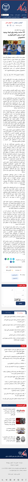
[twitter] (11, 259)
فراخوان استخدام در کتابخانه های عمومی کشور (14, 317)
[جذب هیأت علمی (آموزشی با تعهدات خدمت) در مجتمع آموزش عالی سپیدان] (20, 439)
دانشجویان (15, 278)
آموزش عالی (9, 23)
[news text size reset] (7, 75)
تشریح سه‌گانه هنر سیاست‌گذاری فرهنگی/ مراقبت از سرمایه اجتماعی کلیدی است (13, 372)
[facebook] (11, 262)
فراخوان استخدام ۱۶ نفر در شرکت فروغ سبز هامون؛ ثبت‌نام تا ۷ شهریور (13, 326)
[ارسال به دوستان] (13, 25)
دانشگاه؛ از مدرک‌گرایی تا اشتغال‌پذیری (16, 363)
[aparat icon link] (22, 480)
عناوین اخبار (17, 15)
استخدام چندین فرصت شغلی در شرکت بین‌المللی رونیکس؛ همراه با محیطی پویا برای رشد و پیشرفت (9, 421)
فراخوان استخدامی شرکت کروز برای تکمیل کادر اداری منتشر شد (14, 321)
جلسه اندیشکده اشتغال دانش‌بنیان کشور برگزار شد (13, 399)
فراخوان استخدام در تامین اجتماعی (16, 335)
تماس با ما (16, 463)
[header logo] (22, 7)
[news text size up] (9, 75)
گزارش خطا (8, 270)
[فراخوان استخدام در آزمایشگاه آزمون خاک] (20, 431)
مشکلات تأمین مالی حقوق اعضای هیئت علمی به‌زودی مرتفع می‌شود (14, 378)
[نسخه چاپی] (7, 25)
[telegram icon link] (6, 480)
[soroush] (14, 262)
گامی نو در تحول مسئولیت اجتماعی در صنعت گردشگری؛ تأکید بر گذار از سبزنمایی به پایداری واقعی (14, 383)
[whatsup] (8, 259)
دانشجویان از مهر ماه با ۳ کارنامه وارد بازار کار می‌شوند (14, 367)
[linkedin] (6, 259)
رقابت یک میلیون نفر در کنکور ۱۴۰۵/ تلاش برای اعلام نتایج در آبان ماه (14, 395)
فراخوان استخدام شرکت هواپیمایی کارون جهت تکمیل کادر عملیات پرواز (14, 331)
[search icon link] (2, 15)
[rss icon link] (2, 480)
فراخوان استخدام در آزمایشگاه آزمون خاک (10, 429)
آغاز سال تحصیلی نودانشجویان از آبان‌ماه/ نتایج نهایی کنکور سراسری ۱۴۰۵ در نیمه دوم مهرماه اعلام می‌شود (13, 358)
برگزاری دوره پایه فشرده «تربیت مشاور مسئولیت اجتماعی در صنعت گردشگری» (13, 389)
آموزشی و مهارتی (18, 23)
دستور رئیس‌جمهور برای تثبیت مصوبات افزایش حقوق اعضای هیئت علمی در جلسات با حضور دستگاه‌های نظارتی (14, 351)
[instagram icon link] (10, 480)
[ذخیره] (10, 25)
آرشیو (11, 463)
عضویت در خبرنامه (14, 465)
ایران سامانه (10, 474)
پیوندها (11, 15)
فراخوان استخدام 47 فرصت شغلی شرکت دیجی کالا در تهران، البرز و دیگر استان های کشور (9, 412)
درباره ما (21, 463)
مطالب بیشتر (5, 405)
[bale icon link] (18, 480)
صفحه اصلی (24, 15)
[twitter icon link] (14, 480)
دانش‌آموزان (14, 275)
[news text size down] (5, 75)
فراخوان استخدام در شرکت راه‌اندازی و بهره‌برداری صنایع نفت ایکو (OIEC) (13, 339)
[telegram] (14, 259)
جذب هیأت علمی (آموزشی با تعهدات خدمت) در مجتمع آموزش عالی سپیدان (9, 439)
